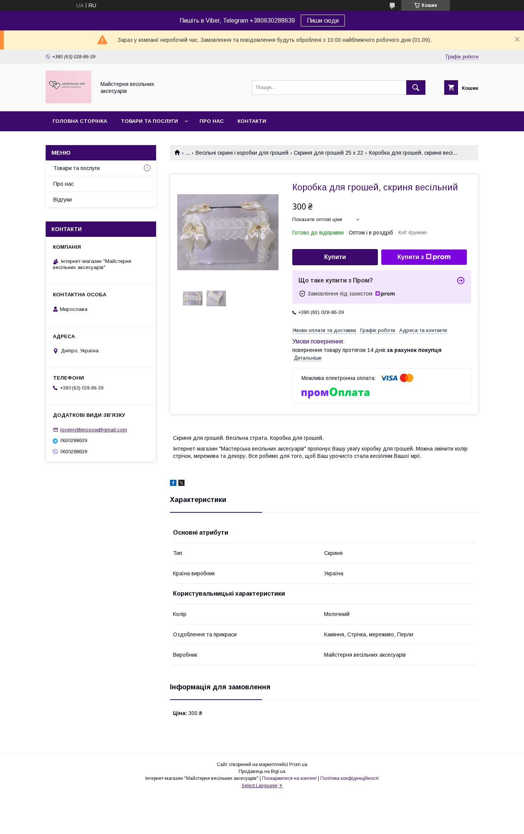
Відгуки (62, 200)
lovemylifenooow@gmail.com (93, 430)
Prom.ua (298, 764)
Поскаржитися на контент (289, 778)
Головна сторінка (80, 121)
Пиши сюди (323, 20)
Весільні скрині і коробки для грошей (242, 153)
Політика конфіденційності (349, 778)
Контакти (251, 121)
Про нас (211, 121)
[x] (181, 484)
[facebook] (173, 484)
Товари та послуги (149, 121)
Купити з (410, 257)
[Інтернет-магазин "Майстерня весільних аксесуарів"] (68, 101)
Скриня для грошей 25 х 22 (328, 153)
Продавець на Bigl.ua (262, 771)
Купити (335, 257)
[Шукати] (415, 87)
